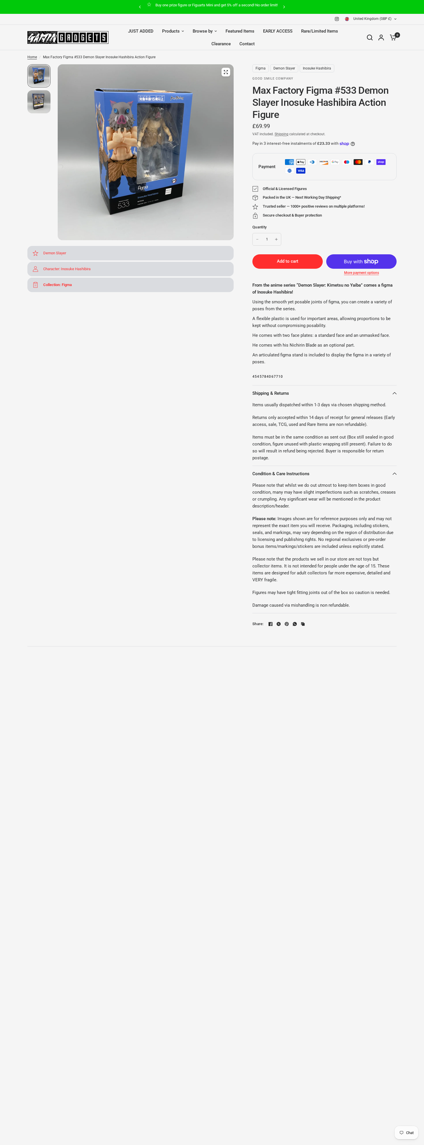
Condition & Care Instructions (280, 473)
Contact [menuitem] (247, 43)
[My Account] (381, 37)
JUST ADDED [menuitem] (140, 31)
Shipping (281, 134)
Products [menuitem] (171, 31)
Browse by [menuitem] (203, 31)
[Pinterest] (286, 624)
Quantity (259, 227)
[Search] (370, 37)
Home (32, 57)
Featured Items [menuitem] (240, 31)
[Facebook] (270, 624)
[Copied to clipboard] (302, 624)
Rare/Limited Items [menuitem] (319, 31)
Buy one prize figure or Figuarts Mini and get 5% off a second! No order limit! (216, 5)
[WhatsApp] (294, 624)
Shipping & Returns (270, 393)
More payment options (361, 273)
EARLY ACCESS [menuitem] (277, 31)
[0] (392, 37)
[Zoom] (226, 72)
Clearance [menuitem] (221, 43)
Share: (258, 624)
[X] (278, 624)
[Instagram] (337, 19)
